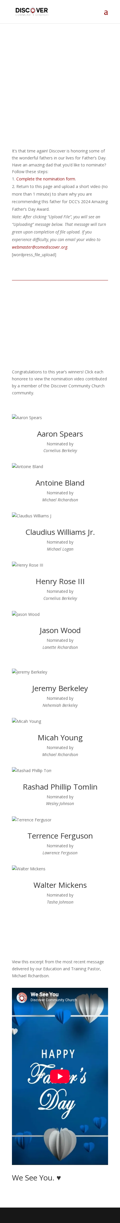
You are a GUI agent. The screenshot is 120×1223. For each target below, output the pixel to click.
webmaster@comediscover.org (39, 247)
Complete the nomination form (45, 179)
